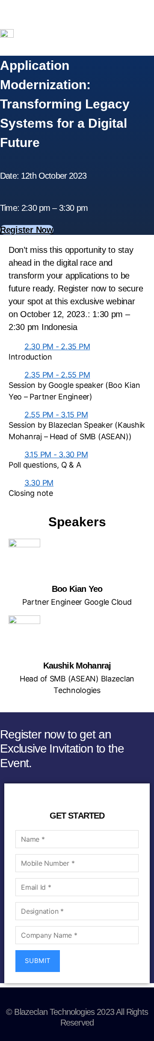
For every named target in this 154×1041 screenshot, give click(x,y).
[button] (77, 346)
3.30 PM (38, 482)
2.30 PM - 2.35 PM (57, 346)
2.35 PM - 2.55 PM (57, 374)
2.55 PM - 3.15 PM (56, 414)
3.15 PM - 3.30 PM (56, 454)
